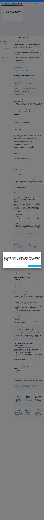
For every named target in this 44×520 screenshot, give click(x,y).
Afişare (38, 263)
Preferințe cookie (21, 266)
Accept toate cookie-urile (34, 266)
